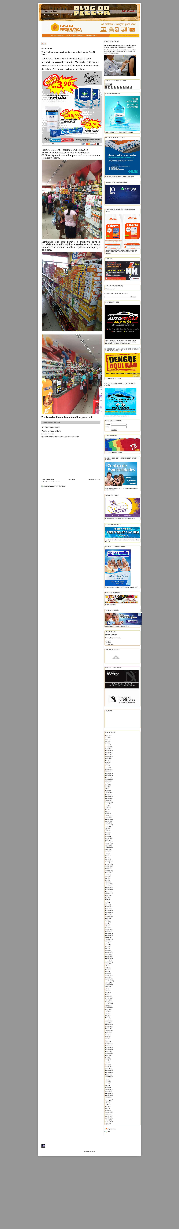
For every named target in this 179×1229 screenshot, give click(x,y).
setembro (107, 756)
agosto (106, 735)
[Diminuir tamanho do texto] (42, 44)
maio (106, 741)
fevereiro (107, 746)
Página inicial (71, 479)
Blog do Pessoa (112, 1129)
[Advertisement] (60, 1184)
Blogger (93, 1151)
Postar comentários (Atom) (52, 482)
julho (106, 737)
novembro (107, 752)
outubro (107, 754)
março (106, 745)
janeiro (107, 748)
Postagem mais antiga (94, 479)
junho (106, 739)
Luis (109, 1131)
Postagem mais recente (48, 479)
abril (106, 743)
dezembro (107, 750)
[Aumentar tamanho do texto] (45, 44)
